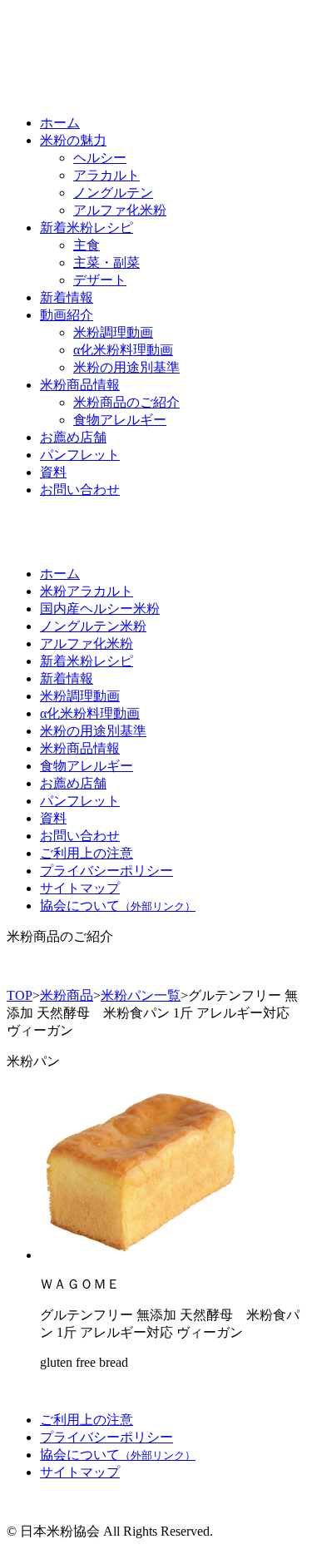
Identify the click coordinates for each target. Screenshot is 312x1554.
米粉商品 (66, 995)
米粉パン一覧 (141, 995)
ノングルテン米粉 (93, 626)
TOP (19, 995)
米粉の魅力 (73, 140)
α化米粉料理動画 (123, 350)
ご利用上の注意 (86, 853)
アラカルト (106, 175)
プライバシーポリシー (106, 871)
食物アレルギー (119, 420)
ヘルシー (99, 158)
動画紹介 (66, 315)
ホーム (60, 123)
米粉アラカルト (86, 591)
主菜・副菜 (106, 262)
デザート (99, 280)
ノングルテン (113, 193)
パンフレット (80, 455)
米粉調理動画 (113, 332)
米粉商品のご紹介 (126, 402)
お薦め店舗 (73, 437)
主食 (86, 245)
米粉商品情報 (80, 385)
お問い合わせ (80, 490)
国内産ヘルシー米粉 (100, 608)
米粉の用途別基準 (126, 367)
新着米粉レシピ (86, 227)
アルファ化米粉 (119, 210)
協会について (118, 905)
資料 (53, 472)
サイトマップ (80, 888)
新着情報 (66, 297)
